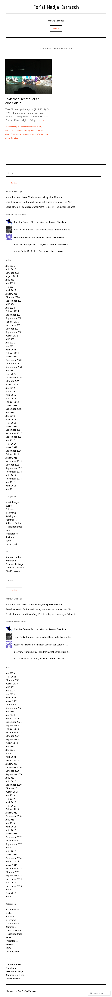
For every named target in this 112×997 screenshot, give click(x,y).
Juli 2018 (10, 412)
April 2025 (11, 290)
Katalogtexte (12, 516)
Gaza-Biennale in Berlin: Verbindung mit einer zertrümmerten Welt (39, 201)
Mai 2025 (10, 286)
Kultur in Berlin (13, 523)
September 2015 (14, 468)
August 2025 (12, 276)
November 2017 (14, 433)
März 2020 (11, 373)
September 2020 (14, 367)
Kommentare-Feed (15, 567)
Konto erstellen (13, 557)
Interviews (11, 512)
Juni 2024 (10, 307)
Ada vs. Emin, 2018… (23, 251)
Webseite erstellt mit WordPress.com (21, 991)
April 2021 (11, 349)
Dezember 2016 (14, 450)
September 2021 (14, 332)
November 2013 (14, 478)
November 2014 (14, 471)
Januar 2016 (11, 457)
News (8, 530)
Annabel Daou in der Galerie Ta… (55, 229)
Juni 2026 (10, 265)
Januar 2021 (11, 356)
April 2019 (11, 394)
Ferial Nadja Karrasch (56, 7)
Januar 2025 (11, 293)
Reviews (10, 537)
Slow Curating (12, 138)
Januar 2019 (11, 405)
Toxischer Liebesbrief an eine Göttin (22, 101)
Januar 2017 (11, 447)
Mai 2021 (10, 346)
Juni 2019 (10, 387)
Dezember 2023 (14, 314)
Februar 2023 (12, 321)
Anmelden (11, 560)
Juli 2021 (10, 339)
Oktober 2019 (13, 380)
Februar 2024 (12, 311)
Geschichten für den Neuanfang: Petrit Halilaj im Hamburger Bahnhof (40, 206)
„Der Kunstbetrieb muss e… (56, 244)
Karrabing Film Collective (33, 130)
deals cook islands (22, 237)
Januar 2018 (11, 426)
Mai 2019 (10, 391)
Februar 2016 (12, 454)
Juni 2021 (10, 342)
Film (39, 126)
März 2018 (11, 422)
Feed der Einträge (14, 564)
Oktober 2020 (13, 363)
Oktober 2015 (13, 464)
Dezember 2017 (14, 429)
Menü (55, 28)
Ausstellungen (13, 502)
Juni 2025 (10, 283)
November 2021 (14, 325)
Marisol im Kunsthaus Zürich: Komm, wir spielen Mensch (34, 197)
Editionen (10, 509)
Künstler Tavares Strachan (53, 222)
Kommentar (11, 519)
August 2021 (12, 335)
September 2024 (14, 300)
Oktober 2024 (13, 297)
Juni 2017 (10, 440)
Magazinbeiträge (14, 526)
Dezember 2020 (14, 360)
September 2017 (14, 436)
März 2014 (11, 475)
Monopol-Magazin (28, 134)
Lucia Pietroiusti (12, 134)
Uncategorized (13, 544)
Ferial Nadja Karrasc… (24, 229)
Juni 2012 (10, 482)
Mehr (41, 120)
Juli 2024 (10, 304)
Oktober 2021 (13, 328)
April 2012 (11, 485)
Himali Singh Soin (13, 130)
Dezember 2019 (14, 377)
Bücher (9, 505)
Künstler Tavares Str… (24, 222)
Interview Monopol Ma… (26, 244)
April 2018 (11, 419)
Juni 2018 (10, 415)
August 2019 (12, 384)
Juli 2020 (10, 370)
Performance (43, 134)
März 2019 (11, 398)
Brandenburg (11, 126)
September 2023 (14, 318)
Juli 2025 (10, 279)
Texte (8, 540)
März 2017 (11, 443)
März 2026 (11, 269)
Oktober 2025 (13, 272)
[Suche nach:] (53, 173)
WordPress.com (13, 571)
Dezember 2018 (14, 408)
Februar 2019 (12, 401)
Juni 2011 (10, 489)
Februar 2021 (12, 353)
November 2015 (14, 461)
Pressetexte (12, 533)
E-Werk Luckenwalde (27, 126)
